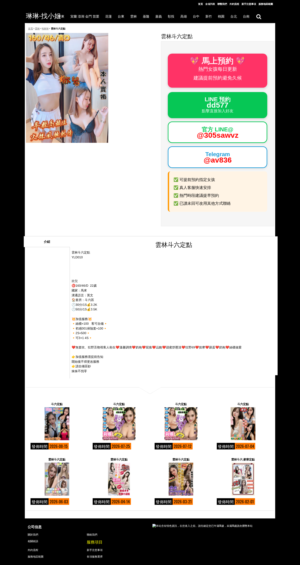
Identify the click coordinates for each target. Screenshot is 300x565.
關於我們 (33, 534)
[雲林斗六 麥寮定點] (243, 479)
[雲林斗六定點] (57, 479)
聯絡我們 (92, 534)
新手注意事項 (249, 3)
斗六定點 (57, 404)
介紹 (47, 241)
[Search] (258, 16)
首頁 (200, 3)
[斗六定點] (57, 423)
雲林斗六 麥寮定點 (243, 459)
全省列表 (210, 3)
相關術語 (33, 541)
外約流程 (234, 3)
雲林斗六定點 (56, 459)
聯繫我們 (222, 3)
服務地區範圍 (265, 3)
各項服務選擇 (95, 556)
